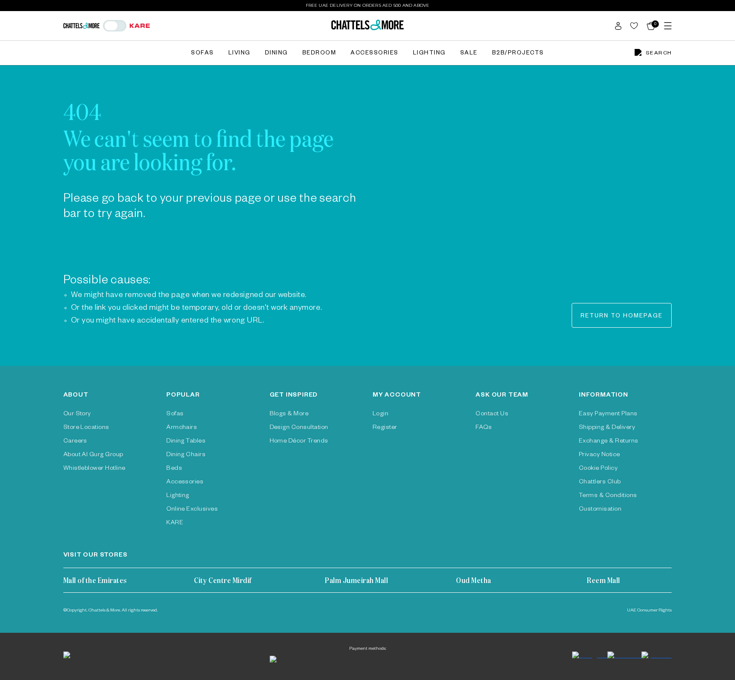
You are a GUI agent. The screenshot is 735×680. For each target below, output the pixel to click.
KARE (174, 523)
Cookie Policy (598, 469)
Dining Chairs (185, 455)
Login (380, 414)
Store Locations (86, 428)
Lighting (429, 54)
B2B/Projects (518, 54)
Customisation (600, 509)
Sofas (202, 54)
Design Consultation (299, 428)
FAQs (484, 428)
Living (239, 54)
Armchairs (181, 428)
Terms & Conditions (608, 496)
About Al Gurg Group (93, 455)
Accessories (374, 54)
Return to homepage (622, 317)
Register (385, 428)
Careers (75, 441)
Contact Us (492, 414)
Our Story (77, 414)
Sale (469, 54)
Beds (174, 469)
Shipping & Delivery (607, 428)
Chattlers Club (600, 482)
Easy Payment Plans (608, 414)
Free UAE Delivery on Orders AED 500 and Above (368, 5)
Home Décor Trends (299, 441)
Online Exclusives (192, 509)
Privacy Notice (599, 455)
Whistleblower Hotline (94, 469)
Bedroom (319, 54)
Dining (276, 54)
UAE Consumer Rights (649, 610)
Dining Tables (185, 441)
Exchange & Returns (608, 441)
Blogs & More (289, 414)
